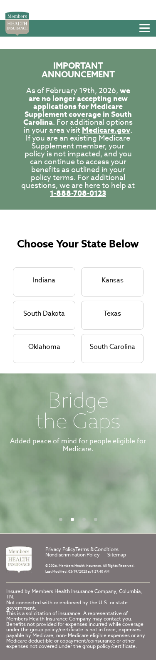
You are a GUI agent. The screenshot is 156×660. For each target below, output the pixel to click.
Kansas (113, 280)
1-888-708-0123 (78, 193)
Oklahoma (44, 346)
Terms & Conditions (97, 549)
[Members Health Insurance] (19, 559)
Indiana (44, 280)
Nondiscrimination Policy (72, 554)
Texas (112, 313)
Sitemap (116, 554)
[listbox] (78, 453)
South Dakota (44, 313)
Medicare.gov (106, 130)
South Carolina (112, 346)
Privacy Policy (60, 549)
